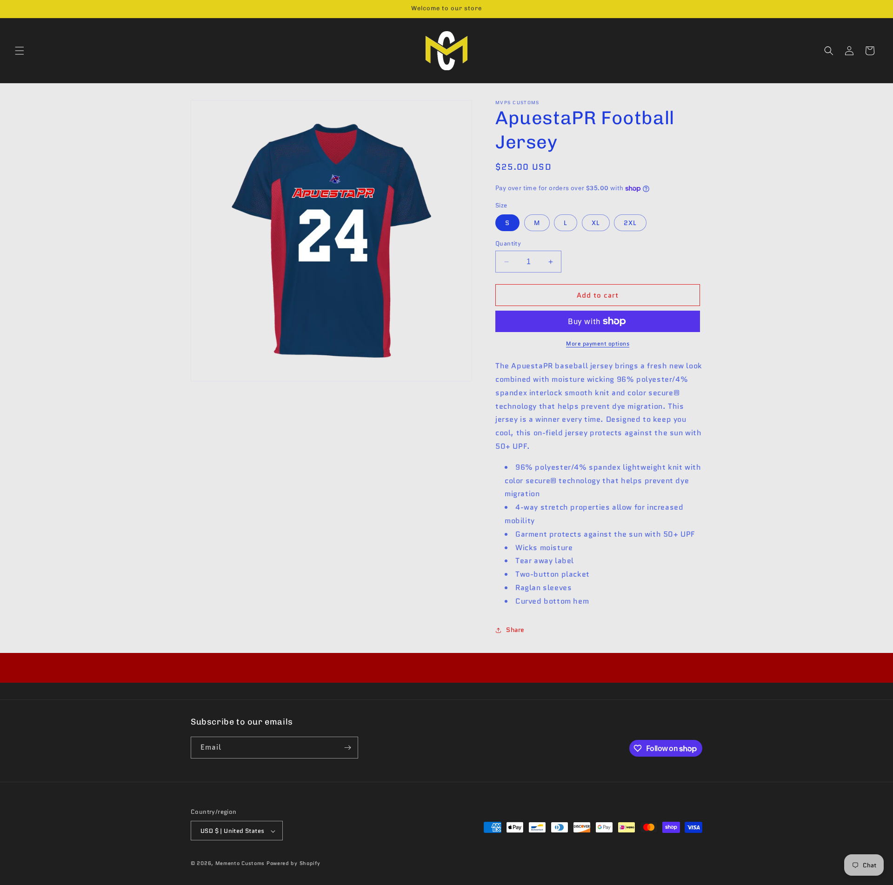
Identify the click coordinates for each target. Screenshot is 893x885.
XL (596, 222)
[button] (19, 50)
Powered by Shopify (293, 863)
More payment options (597, 343)
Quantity (508, 243)
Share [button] (515, 629)
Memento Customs (240, 863)
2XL (630, 222)
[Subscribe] (347, 748)
